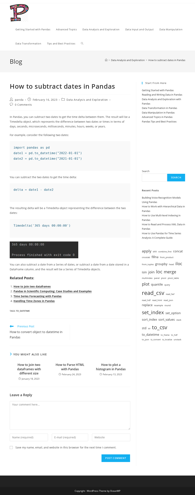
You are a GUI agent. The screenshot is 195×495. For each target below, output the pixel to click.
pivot (163, 278)
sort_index (149, 319)
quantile (157, 284)
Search (145, 171)
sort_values (166, 319)
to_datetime (23, 310)
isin (144, 272)
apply (146, 251)
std (144, 328)
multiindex (147, 278)
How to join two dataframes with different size (29, 369)
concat (178, 251)
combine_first (165, 251)
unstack (177, 339)
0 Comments (23, 104)
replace (147, 305)
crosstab (146, 257)
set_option (173, 313)
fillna (155, 257)
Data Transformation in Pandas (159, 108)
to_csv (159, 327)
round (168, 305)
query (167, 284)
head (171, 264)
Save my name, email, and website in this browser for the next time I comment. (65, 447)
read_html (157, 300)
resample (158, 305)
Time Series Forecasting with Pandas (38, 296)
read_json (168, 300)
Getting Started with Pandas (158, 90)
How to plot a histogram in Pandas (111, 367)
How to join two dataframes (32, 286)
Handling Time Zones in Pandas (34, 301)
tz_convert (156, 339)
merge (170, 271)
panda (19, 99)
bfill (155, 251)
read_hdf (146, 300)
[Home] (106, 60)
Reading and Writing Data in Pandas (162, 94)
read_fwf (170, 294)
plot (145, 284)
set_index (153, 312)
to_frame (165, 335)
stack (178, 320)
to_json (145, 339)
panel (157, 278)
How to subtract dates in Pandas (166, 60)
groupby (161, 264)
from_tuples (148, 264)
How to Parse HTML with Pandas (70, 367)
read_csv (153, 293)
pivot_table (173, 278)
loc (159, 271)
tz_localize (167, 339)
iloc (178, 263)
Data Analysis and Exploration (87, 99)
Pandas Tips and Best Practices (159, 121)
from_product (166, 257)
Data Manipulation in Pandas (158, 112)
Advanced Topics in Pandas (157, 117)
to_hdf (174, 335)
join (151, 271)
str (149, 328)
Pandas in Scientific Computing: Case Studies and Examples (53, 291)
